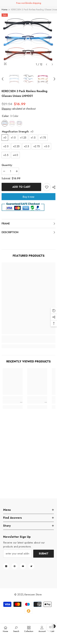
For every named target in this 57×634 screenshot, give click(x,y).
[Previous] (46, 64)
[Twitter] (31, 566)
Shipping (6, 109)
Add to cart (22, 187)
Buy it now (28, 197)
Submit (43, 553)
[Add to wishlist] (47, 187)
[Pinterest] (15, 566)
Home (4, 9)
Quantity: (7, 165)
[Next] (52, 64)
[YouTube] (23, 566)
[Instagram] (6, 566)
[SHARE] (53, 187)
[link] (28, 341)
